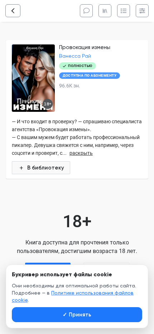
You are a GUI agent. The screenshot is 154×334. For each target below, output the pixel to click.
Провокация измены (84, 47)
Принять (77, 314)
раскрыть (81, 153)
